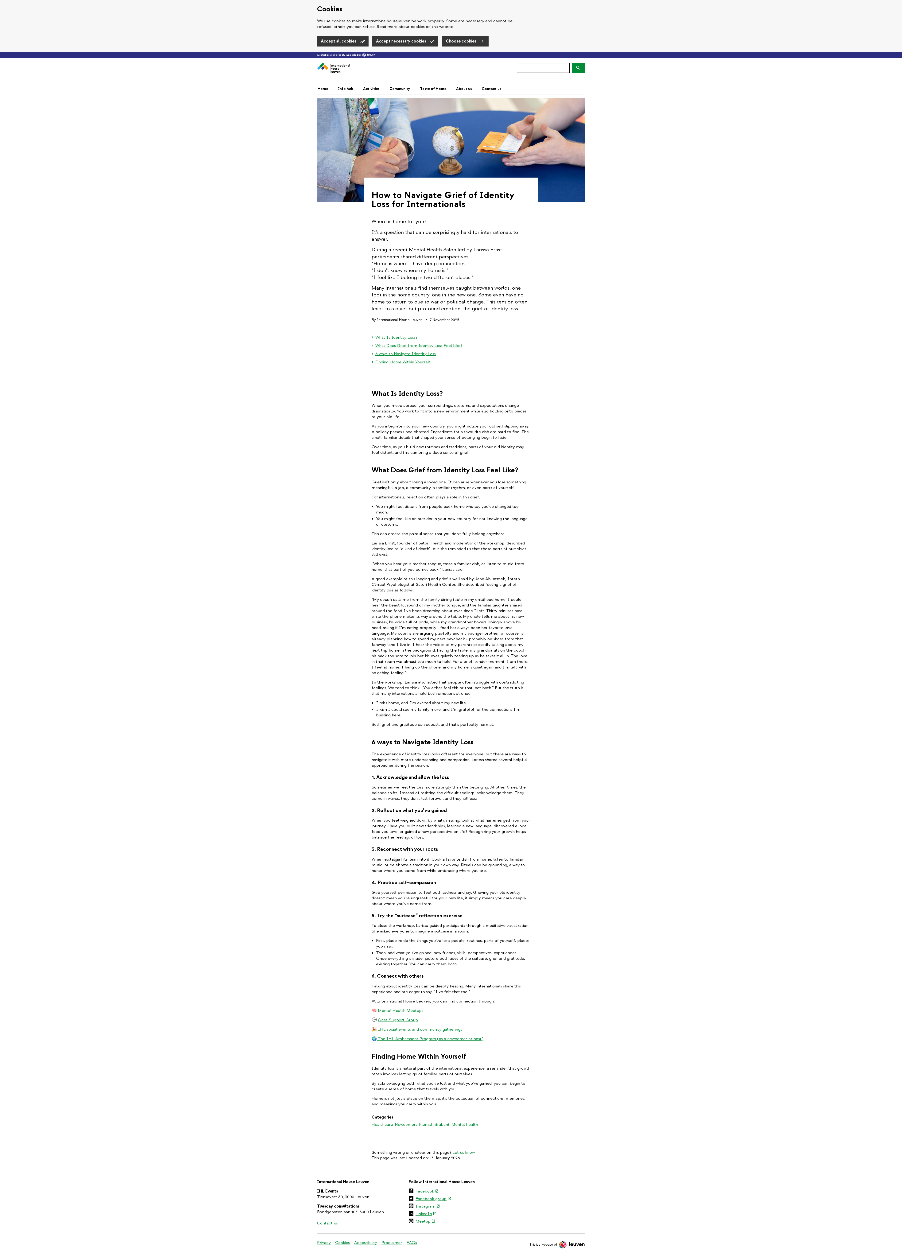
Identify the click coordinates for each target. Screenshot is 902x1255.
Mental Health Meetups (400, 1010)
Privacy (324, 1242)
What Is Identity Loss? (396, 337)
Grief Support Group (398, 1020)
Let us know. (463, 1152)
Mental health (464, 1124)
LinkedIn (426, 1214)
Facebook (427, 1192)
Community (399, 88)
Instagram (428, 1207)
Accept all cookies (339, 41)
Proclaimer (391, 1242)
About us (464, 88)
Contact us (491, 88)
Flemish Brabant (434, 1124)
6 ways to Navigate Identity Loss (405, 354)
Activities (371, 88)
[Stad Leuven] (368, 55)
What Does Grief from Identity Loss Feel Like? (418, 345)
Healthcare (382, 1124)
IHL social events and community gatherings (420, 1029)
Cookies (342, 1242)
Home (323, 88)
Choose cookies (461, 41)
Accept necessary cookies (401, 41)
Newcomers (406, 1124)
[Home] (334, 68)
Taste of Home (433, 88)
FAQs (412, 1242)
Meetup (425, 1222)
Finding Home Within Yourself (403, 362)
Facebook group (433, 1199)
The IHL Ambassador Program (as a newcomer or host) (430, 1038)
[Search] (578, 68)
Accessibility (365, 1242)
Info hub (345, 88)
